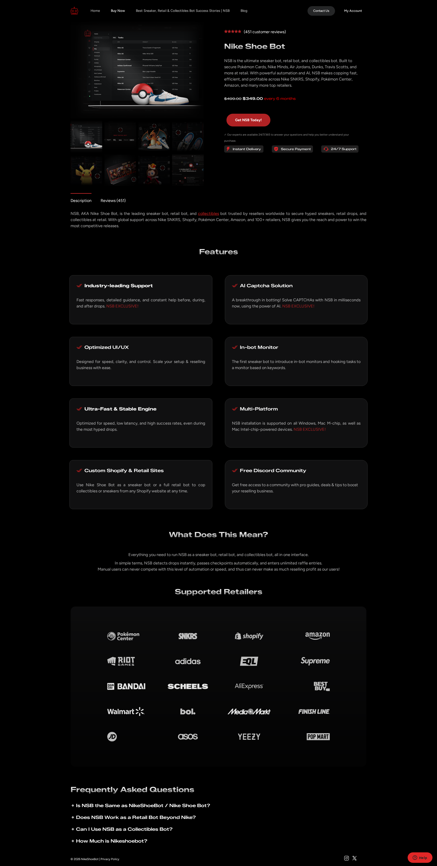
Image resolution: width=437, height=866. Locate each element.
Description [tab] (81, 200)
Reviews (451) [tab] (113, 200)
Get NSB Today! (248, 120)
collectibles (208, 213)
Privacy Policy (110, 859)
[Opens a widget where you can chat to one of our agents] (419, 858)
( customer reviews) (265, 31)
